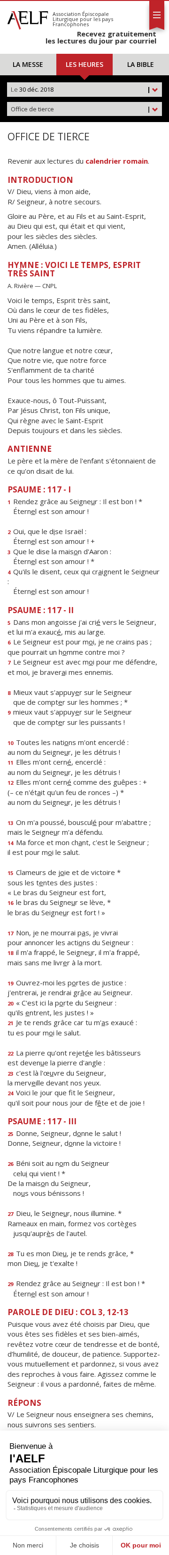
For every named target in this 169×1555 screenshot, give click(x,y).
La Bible (140, 64)
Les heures (84, 64)
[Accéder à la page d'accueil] (27, 17)
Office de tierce (81, 109)
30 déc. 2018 (81, 89)
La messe (28, 64)
